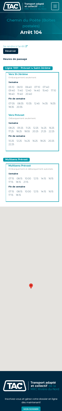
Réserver (10, 51)
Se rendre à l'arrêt (14, 46)
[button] (31, 286)
